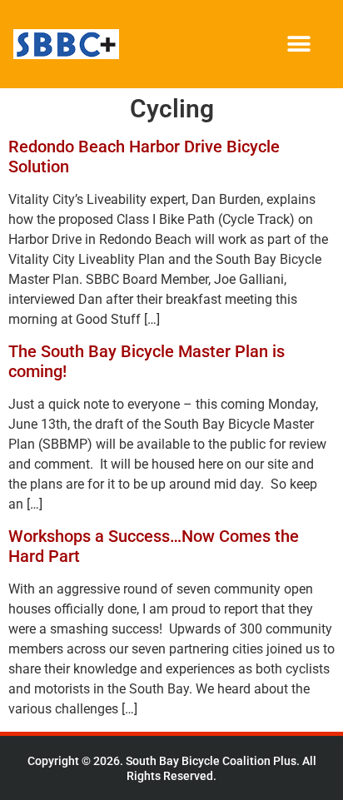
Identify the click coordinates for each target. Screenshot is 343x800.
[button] (299, 43)
